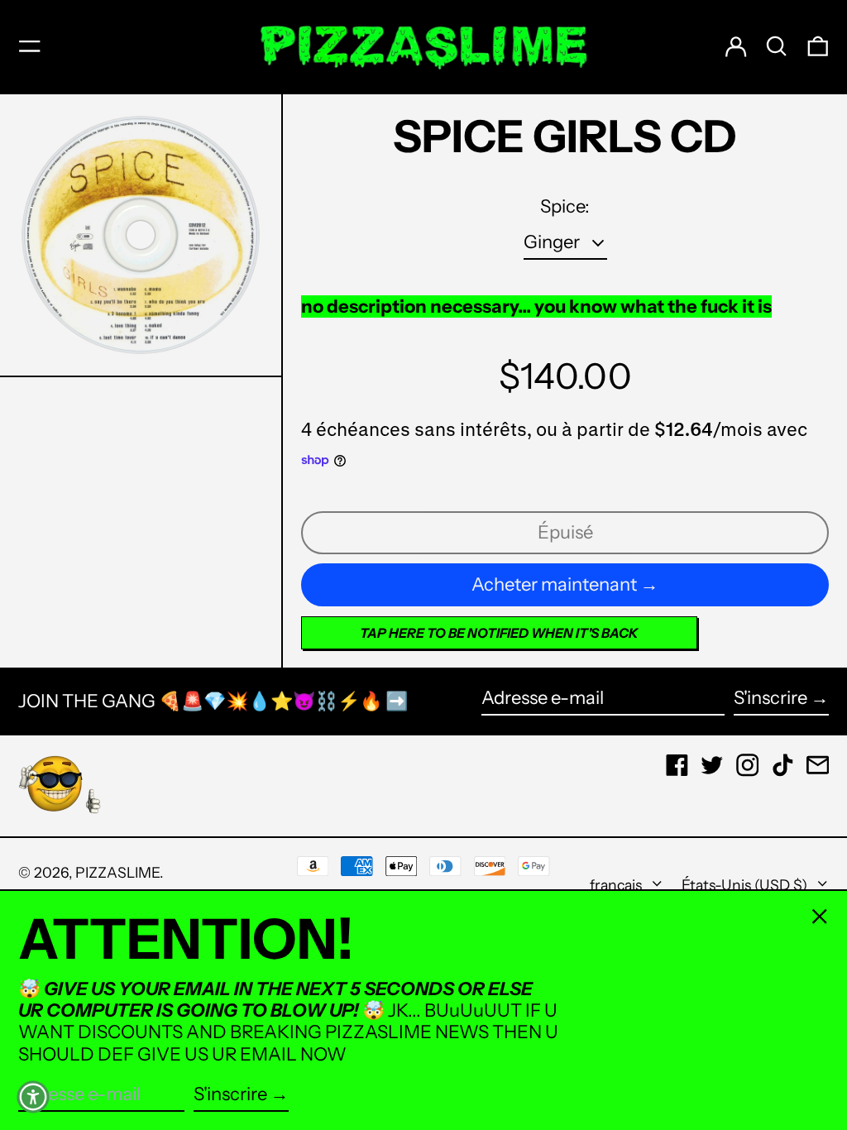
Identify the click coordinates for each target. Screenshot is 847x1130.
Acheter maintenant (554, 584)
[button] (776, 46)
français (617, 884)
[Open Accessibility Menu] (33, 1096)
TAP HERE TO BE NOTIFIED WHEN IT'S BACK (499, 633)
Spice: (565, 207)
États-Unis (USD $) (746, 884)
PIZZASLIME (117, 872)
